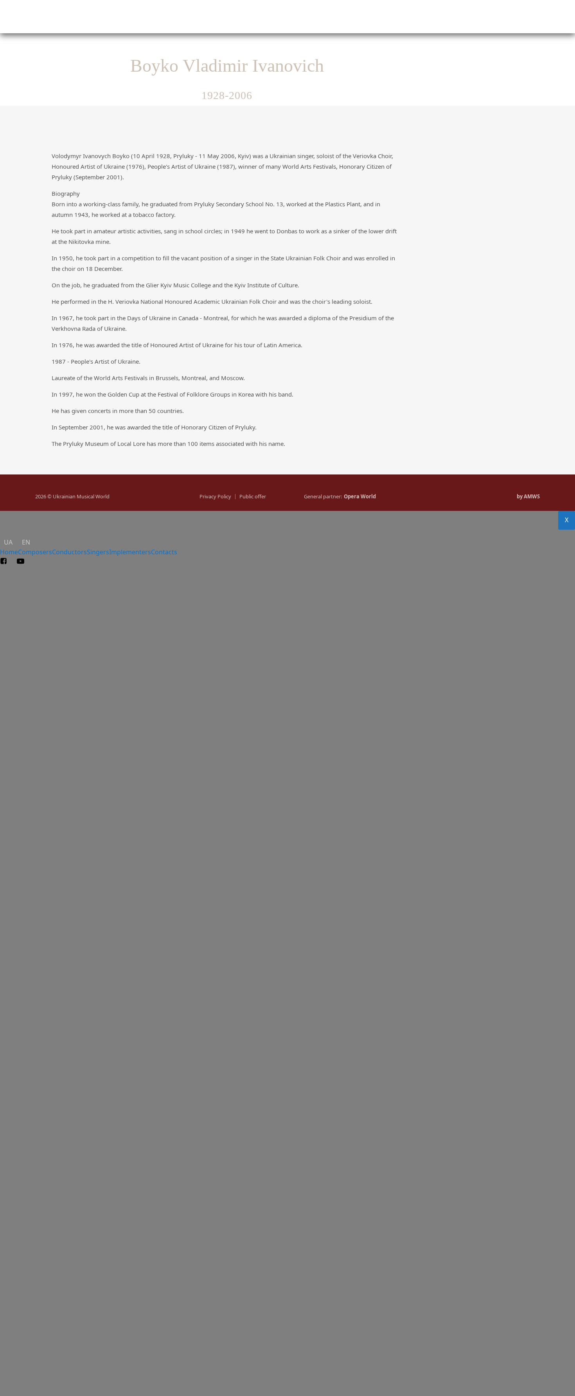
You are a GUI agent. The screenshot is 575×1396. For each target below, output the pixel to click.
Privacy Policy (215, 496)
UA (40, 26)
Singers (304, 18)
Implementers (402, 18)
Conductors (220, 18)
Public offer (252, 496)
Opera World (360, 496)
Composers (130, 18)
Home (35, 18)
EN (303, 26)
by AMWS (528, 496)
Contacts (485, 18)
